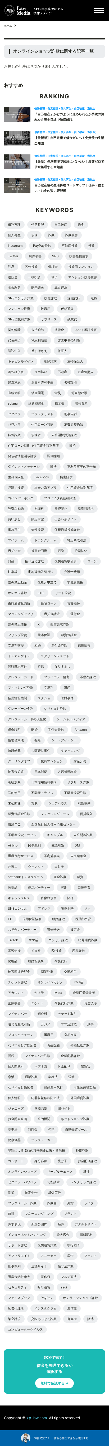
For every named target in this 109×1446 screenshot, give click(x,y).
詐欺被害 (71, 235)
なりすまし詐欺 (55, 709)
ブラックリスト (42, 414)
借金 (81, 224)
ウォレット (36, 866)
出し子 (59, 866)
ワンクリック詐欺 (83, 1182)
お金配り (64, 1066)
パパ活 (78, 982)
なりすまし (62, 666)
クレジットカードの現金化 (27, 719)
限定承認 (37, 519)
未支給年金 (78, 856)
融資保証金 (69, 635)
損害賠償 (66, 477)
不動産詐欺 (88, 677)
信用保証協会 (32, 919)
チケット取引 (67, 1014)
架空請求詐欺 (59, 624)
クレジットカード (20, 677)
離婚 (34, 730)
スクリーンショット (55, 656)
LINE (41, 593)
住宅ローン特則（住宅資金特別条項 (33, 445)
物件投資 (37, 530)
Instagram (15, 246)
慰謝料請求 (86, 509)
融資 (80, 877)
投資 (91, 246)
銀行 (86, 1171)
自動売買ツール (76, 1129)
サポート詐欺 (17, 1245)
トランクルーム (45, 540)
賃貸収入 (86, 814)
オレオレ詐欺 (17, 593)
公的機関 (44, 1119)
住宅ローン (49, 603)
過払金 (12, 277)
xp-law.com (37, 1417)
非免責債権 (75, 582)
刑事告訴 (70, 414)
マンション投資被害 (82, 277)
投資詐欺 (50, 298)
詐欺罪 (52, 1203)
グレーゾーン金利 (20, 709)
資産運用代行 (53, 1087)
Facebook (41, 477)
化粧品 (12, 961)
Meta (58, 993)
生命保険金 (16, 477)
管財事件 (67, 698)
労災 (57, 393)
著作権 (45, 1277)
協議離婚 (57, 845)
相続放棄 (14, 782)
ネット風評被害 (86, 330)
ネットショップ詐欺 (75, 1119)
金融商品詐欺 (70, 1056)
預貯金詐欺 (66, 1266)
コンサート (16, 1161)
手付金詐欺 (56, 730)
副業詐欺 (47, 972)
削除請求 (50, 361)
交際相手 (70, 972)
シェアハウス (57, 803)
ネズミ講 (40, 1066)
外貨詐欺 (82, 1150)
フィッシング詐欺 (20, 687)
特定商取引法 (76, 540)
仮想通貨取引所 (65, 561)
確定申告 (31, 1193)
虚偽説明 (14, 730)
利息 (11, 267)
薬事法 (12, 1129)
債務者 (36, 435)
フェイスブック (19, 1298)
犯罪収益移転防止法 (45, 1098)
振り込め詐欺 (34, 561)
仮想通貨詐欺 (47, 1245)
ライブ (89, 1203)
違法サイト (39, 1266)
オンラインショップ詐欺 (80, 1298)
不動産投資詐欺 (75, 793)
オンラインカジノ (50, 982)
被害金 (75, 929)
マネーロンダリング (39, 1214)
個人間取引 (16, 1066)
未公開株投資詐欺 (64, 435)
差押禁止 (60, 509)
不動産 (62, 372)
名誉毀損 (70, 382)
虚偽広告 (54, 1193)
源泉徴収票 (79, 393)
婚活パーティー (39, 887)
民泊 (72, 445)
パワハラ (14, 424)
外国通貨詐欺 (79, 1098)
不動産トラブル (42, 793)
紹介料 (42, 1014)
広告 (70, 1256)
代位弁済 (14, 340)
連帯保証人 (75, 361)
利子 (54, 277)
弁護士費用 (72, 572)
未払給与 (37, 330)
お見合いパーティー (22, 929)
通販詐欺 (31, 1077)
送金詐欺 (60, 877)
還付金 (75, 614)
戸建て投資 (16, 488)
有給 (37, 740)
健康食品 (14, 1140)
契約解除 (14, 330)
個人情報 (14, 1098)
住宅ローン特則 (42, 424)
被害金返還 (16, 772)
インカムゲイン (19, 656)
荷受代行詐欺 (64, 1003)
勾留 (51, 1129)
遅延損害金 (36, 403)
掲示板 (59, 403)
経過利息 (14, 382)
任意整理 (37, 224)
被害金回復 (39, 551)
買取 (34, 803)
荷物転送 (53, 929)
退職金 (59, 330)
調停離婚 (53, 456)
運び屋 (72, 1308)
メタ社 (36, 951)
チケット (37, 1003)
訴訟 (61, 551)
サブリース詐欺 (78, 782)
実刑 (64, 887)
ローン (92, 561)
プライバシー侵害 (56, 677)
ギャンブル (55, 835)
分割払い (81, 551)
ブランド (70, 1214)
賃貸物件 (73, 603)
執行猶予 (73, 1245)
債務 (34, 235)
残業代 (72, 319)
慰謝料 (39, 509)
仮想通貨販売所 (19, 603)
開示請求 (37, 288)
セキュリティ (17, 1287)
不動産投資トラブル (22, 835)
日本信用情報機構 (44, 782)
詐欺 (51, 235)
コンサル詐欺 (58, 940)
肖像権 (72, 1319)
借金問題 (37, 393)
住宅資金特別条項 (80, 488)
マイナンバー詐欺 (37, 1056)
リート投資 (63, 593)
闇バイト (64, 1108)
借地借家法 (16, 740)
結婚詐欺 (58, 919)
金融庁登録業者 (84, 993)
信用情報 (84, 645)
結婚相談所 (36, 961)
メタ (87, 908)
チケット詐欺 (17, 982)
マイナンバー (17, 1014)
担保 (41, 666)
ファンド (90, 1256)
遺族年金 (14, 824)
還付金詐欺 (59, 645)
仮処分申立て (47, 582)
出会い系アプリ (45, 488)
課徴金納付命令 (19, 1277)
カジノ (45, 1024)
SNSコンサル (17, 908)
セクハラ (14, 414)
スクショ (44, 698)
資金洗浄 (90, 1003)
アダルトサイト (86, 1224)
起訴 (61, 1224)
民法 (53, 466)
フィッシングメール (55, 814)
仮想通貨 (67, 309)
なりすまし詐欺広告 (22, 1045)
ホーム (8, 25)
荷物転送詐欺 (79, 1045)
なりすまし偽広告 (20, 1087)
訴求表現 (14, 1224)
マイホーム (16, 540)
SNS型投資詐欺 (19, 319)
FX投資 (56, 951)
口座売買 (84, 887)
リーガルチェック (59, 1171)
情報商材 (86, 1235)
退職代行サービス (20, 856)
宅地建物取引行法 (40, 572)
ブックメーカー (42, 1140)
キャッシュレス (19, 898)
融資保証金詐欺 (19, 814)
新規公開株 (39, 1224)
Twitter (13, 256)
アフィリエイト (19, 1256)
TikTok (13, 940)
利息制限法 (39, 340)
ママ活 (33, 940)
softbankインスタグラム (25, 877)
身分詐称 (40, 1161)
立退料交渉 (16, 645)
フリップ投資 (17, 635)
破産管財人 (86, 372)
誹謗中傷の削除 (69, 340)
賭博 (90, 1319)
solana (13, 403)
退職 (94, 298)
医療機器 (14, 1003)
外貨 (70, 1203)
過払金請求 (52, 614)
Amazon (81, 730)
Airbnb (12, 845)
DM (77, 845)
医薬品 (12, 887)
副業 (11, 1193)
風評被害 (35, 256)
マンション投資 (19, 309)
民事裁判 (34, 845)
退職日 (48, 1035)
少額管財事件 (40, 751)
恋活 (11, 1077)
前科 (11, 1214)
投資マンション (52, 761)
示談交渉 (14, 951)
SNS (55, 256)
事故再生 (14, 530)
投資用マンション (81, 267)
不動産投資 (70, 246)
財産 (11, 561)
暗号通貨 (44, 1287)
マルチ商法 (69, 1277)
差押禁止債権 (17, 624)
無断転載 (14, 751)
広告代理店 (16, 1308)
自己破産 (60, 224)
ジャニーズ (16, 1108)
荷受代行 (60, 961)
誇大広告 (63, 1235)
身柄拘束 (70, 1035)
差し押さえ (39, 351)
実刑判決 (67, 908)
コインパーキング (20, 498)
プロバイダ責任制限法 (60, 498)
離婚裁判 (84, 803)
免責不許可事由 (42, 382)
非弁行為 (60, 288)
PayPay (46, 1298)
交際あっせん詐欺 (44, 1319)
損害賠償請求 (78, 256)
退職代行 (73, 298)
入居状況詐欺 (67, 772)
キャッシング (70, 751)
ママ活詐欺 (69, 1024)
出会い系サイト (65, 519)
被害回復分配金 (19, 972)
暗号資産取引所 (19, 1024)
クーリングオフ (19, 761)
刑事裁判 (14, 1266)
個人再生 (14, 235)
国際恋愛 (40, 1108)
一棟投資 (34, 277)
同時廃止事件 (17, 666)
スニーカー (49, 1256)
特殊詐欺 (14, 435)
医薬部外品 (83, 919)
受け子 (62, 1161)
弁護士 (12, 866)
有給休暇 (14, 393)
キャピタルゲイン (20, 361)
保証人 (62, 351)
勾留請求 (53, 1182)
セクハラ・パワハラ (22, 1182)
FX (10, 919)
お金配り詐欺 (87, 1161)
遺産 (67, 687)
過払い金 (14, 551)
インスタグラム (45, 1308)
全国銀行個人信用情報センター (53, 824)
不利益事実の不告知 (81, 466)
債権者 (53, 267)
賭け (70, 898)
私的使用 (14, 793)
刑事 (90, 1024)
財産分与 (80, 761)
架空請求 (14, 1319)
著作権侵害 (16, 372)
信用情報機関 (17, 698)
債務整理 (14, 224)
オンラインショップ (22, 1171)
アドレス (44, 908)
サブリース (49, 319)
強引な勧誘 (16, 509)
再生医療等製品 (85, 1087)
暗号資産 (81, 403)
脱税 (11, 1056)
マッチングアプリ (20, 614)
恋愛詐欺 (78, 951)
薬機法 (53, 1077)
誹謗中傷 (14, 351)
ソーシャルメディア (71, 719)
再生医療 (53, 1045)
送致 (71, 1077)
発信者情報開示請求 (22, 456)
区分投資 (31, 267)
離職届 (45, 309)
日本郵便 (40, 772)
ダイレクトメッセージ (24, 466)
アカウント (16, 993)
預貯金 (33, 1129)
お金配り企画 (17, 1119)
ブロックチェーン (20, 1035)
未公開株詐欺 (83, 835)
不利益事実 (52, 856)
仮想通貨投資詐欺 (67, 530)
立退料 (48, 687)
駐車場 (12, 572)
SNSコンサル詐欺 (21, 298)
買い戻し (14, 519)
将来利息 (14, 288)
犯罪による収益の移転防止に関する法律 (36, 1150)
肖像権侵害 (49, 898)
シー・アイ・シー (64, 740)
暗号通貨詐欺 (87, 940)
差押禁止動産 (17, 582)
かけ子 (39, 993)
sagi (64, 1287)
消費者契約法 (73, 424)
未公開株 (14, 803)
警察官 (85, 1066)
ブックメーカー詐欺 (22, 1203)
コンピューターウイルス (25, 1329)
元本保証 (44, 635)
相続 (37, 645)
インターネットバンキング (27, 1235)
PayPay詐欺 (42, 246)
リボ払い (40, 372)
